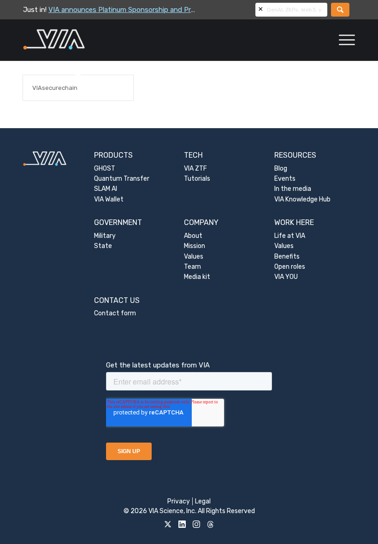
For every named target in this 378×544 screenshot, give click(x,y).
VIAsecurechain (54, 87)
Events (284, 179)
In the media (292, 189)
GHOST (104, 168)
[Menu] (342, 40)
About (193, 236)
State (103, 246)
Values (193, 256)
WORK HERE (294, 222)
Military (105, 236)
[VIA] (84, 40)
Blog (280, 168)
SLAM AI (105, 189)
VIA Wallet (109, 199)
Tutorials (197, 179)
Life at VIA (289, 236)
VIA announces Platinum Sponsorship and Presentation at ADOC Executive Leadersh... (186, 10)
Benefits (287, 256)
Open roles (289, 267)
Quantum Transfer (121, 179)
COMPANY (201, 222)
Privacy (178, 501)
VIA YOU (286, 277)
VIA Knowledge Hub (302, 199)
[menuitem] (342, 40)
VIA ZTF (195, 168)
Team (192, 267)
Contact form (115, 313)
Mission (194, 246)
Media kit (197, 277)
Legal (203, 501)
